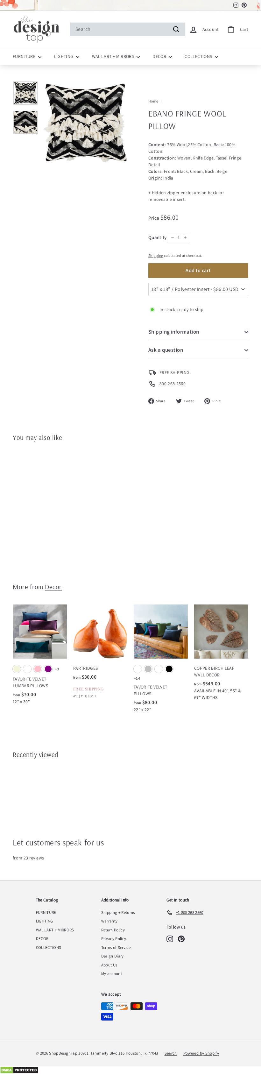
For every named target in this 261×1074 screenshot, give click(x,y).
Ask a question (165, 349)
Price (154, 218)
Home (153, 101)
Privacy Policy (113, 938)
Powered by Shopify (201, 1053)
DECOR (159, 56)
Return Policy (113, 930)
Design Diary (112, 956)
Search (171, 1053)
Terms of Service (116, 947)
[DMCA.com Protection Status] (130, 1070)
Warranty (109, 921)
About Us (109, 965)
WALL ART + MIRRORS (113, 56)
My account (111, 973)
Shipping (155, 255)
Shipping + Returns (118, 912)
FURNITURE (25, 56)
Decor (53, 587)
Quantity (157, 237)
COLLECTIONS (199, 56)
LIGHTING (64, 56)
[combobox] (127, 29)
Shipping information (173, 331)
